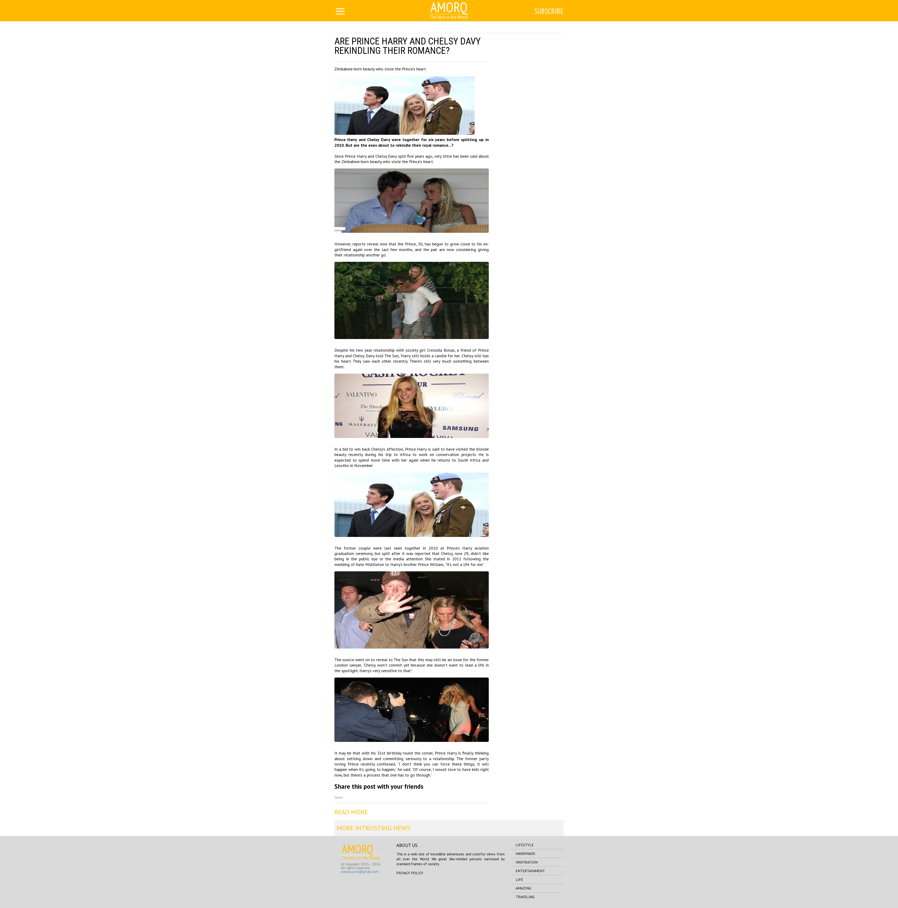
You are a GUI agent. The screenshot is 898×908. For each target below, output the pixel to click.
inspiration (527, 862)
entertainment (530, 871)
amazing (523, 888)
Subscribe (549, 11)
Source (338, 797)
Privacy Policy (409, 873)
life (519, 879)
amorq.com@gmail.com (360, 871)
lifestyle (525, 845)
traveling (525, 897)
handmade (525, 853)
